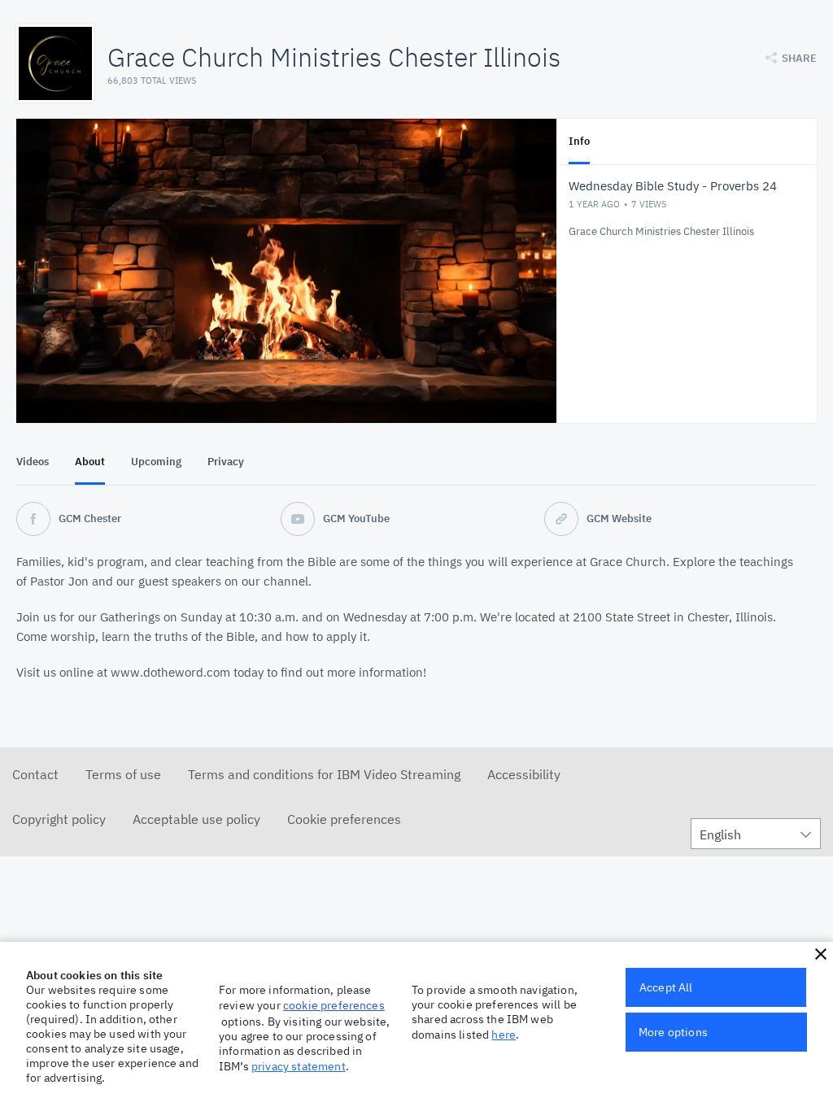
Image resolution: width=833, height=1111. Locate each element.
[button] (820, 954)
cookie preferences (334, 1005)
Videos (32, 461)
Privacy (225, 461)
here (503, 1034)
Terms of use (123, 774)
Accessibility (523, 774)
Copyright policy (59, 819)
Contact (35, 774)
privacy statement (298, 1066)
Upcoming (156, 461)
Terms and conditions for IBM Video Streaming (324, 774)
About (90, 461)
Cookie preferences (344, 819)
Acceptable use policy (196, 819)
